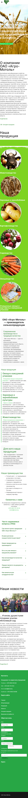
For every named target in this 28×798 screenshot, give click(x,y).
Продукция (4, 705)
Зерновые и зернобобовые (12, 200)
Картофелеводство (9, 226)
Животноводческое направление (13, 420)
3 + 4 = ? (3, 752)
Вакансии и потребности (7, 714)
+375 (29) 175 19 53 (9, 686)
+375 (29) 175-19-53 (14, 508)
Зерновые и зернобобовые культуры (10, 397)
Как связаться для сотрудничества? (8, 573)
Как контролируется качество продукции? (12, 559)
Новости (3, 708)
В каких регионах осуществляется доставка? (11, 537)
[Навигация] (1, 2)
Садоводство (6, 253)
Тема (2, 740)
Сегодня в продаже (8, 124)
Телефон (3, 735)
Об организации (5, 703)
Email (2, 727)
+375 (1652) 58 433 (11, 683)
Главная (3, 700)
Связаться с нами (6, 44)
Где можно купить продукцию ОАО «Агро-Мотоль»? (12, 530)
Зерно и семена (7, 403)
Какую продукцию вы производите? (9, 544)
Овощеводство (7, 279)
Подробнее (4, 119)
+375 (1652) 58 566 (12, 691)
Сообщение (4, 748)
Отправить (4, 757)
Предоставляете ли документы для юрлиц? (12, 566)
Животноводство (8, 173)
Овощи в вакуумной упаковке (13, 374)
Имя (2, 722)
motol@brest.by (14, 510)
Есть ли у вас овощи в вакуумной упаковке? (9, 551)
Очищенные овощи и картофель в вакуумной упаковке (11, 308)
